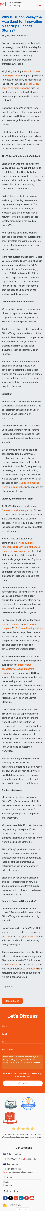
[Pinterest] (26, 1200)
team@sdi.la (13, 964)
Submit (22, 1083)
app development (10, 624)
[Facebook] (5, 1200)
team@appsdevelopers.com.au (21, 1172)
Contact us (31, 968)
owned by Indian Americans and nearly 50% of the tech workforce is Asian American (21, 546)
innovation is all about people (17, 510)
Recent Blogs (12, 1001)
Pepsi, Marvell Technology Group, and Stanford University (18, 668)
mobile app (7, 936)
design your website (28, 936)
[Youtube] (16, 1200)
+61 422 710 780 (14, 1169)
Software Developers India (29, 628)
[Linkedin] (21, 1200)
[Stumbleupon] (32, 1200)
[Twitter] (11, 1200)
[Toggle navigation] (40, 5)
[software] (11, 5)
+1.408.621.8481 (14, 1159)
